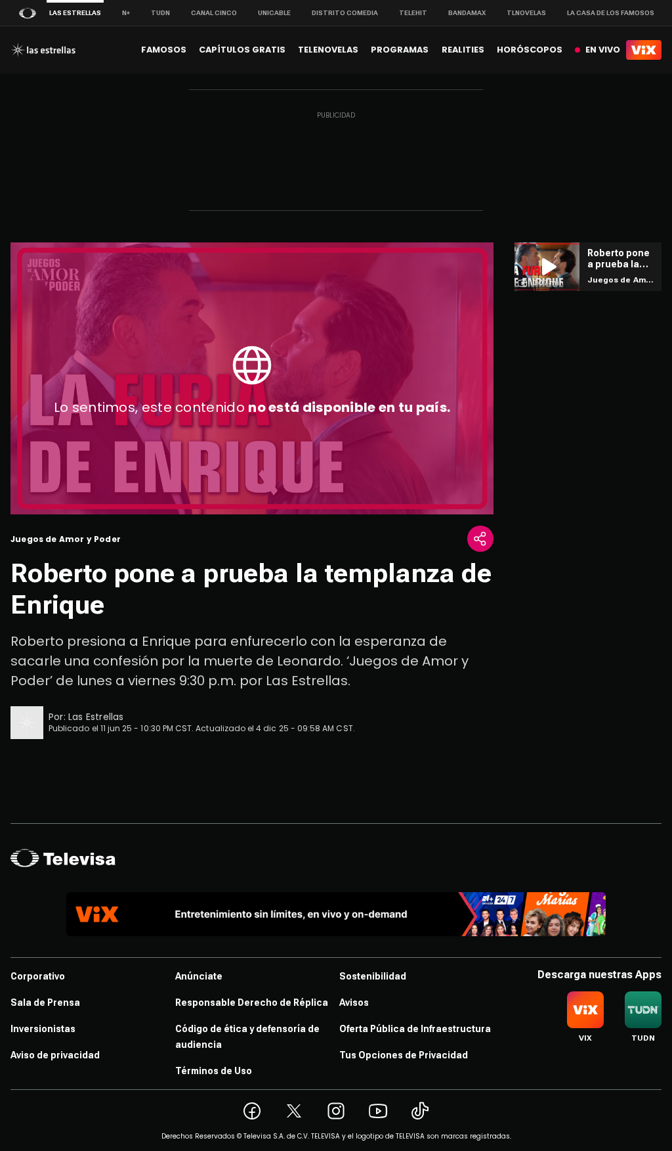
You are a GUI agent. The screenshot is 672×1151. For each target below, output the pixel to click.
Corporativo (37, 976)
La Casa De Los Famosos (610, 12)
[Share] (480, 539)
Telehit (413, 12)
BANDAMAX (467, 12)
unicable (274, 12)
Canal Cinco (214, 12)
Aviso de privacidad (55, 1055)
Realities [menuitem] (463, 49)
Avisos (354, 1002)
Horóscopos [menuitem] (529, 49)
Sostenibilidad (372, 976)
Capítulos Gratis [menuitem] (242, 49)
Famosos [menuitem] (163, 49)
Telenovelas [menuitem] (328, 49)
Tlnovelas (526, 12)
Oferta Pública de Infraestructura (415, 1029)
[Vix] (644, 50)
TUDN (160, 12)
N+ (126, 12)
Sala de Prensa (45, 1002)
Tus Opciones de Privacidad (403, 1055)
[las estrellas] (42, 50)
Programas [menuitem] (400, 49)
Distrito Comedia (345, 12)
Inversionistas (42, 1029)
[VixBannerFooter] (335, 914)
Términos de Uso (213, 1071)
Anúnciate (198, 976)
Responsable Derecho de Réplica (251, 1002)
